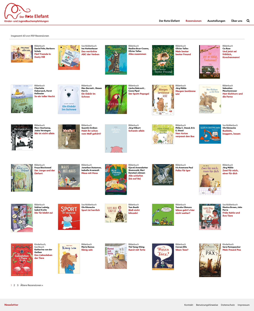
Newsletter (11, 304)
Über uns (236, 20)
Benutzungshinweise (207, 304)
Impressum (244, 304)
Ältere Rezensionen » (31, 285)
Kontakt (188, 304)
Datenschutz (228, 304)
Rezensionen (194, 20)
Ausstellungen (216, 20)
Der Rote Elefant (169, 20)
